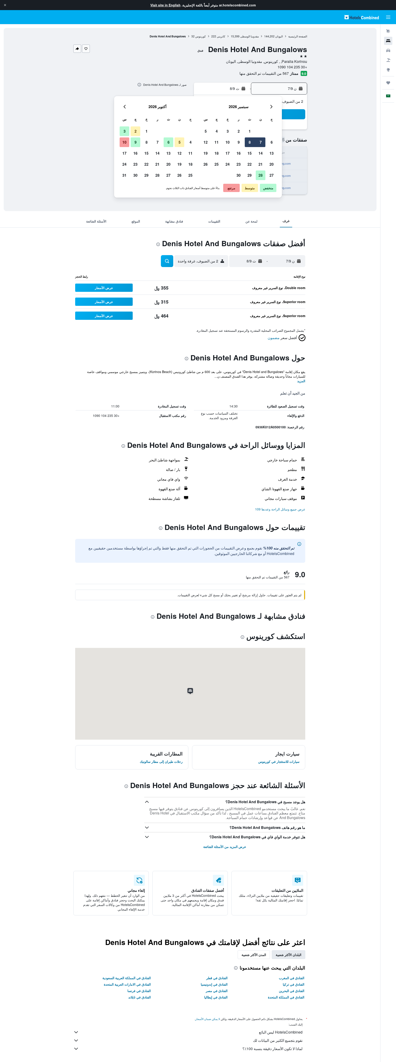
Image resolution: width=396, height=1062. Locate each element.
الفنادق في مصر (217, 990)
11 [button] (216, 142)
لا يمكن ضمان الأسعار (207, 1019)
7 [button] (261, 142)
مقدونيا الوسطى (249, 36)
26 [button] (206, 164)
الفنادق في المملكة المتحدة (286, 997)
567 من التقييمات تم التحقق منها (264, 73)
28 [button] (260, 175)
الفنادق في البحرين (291, 990)
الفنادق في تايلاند (139, 997)
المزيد (301, 381)
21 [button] (260, 164)
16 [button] (238, 153)
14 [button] (260, 153)
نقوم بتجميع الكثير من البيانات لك (277, 1040)
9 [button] (239, 142)
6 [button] (272, 142)
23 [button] (238, 164)
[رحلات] (388, 82)
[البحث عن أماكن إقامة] (388, 40)
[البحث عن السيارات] (388, 50)
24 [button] (228, 164)
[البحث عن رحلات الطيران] (388, 31)
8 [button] (250, 142)
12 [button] (206, 142)
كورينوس (200, 36)
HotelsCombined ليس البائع (280, 1032)
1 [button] (250, 131)
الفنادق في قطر (217, 978)
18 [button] (216, 153)
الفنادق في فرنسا (139, 990)
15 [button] (250, 153)
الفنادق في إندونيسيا (214, 984)
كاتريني (221, 36)
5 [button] (206, 131)
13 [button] (272, 153)
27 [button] (272, 175)
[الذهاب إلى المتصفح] (388, 69)
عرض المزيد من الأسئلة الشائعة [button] (224, 846)
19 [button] (206, 153)
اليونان (279, 36)
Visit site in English (165, 5)
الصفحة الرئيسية (297, 36)
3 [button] (228, 131)
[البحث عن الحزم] (388, 60)
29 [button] (250, 175)
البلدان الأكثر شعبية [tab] (288, 954)
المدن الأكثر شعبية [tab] (254, 954)
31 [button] (124, 175)
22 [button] (250, 164)
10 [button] (228, 142)
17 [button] (228, 153)
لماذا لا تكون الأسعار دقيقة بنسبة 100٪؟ (272, 1048)
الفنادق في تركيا (293, 984)
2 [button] (239, 131)
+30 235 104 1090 (292, 67)
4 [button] (217, 131)
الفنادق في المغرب (291, 978)
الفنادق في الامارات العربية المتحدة (127, 984)
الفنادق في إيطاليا (216, 997)
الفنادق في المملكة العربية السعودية (126, 978)
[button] (5, 5)
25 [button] (216, 164)
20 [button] (272, 164)
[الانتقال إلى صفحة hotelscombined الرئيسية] (362, 17)
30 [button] (238, 175)
